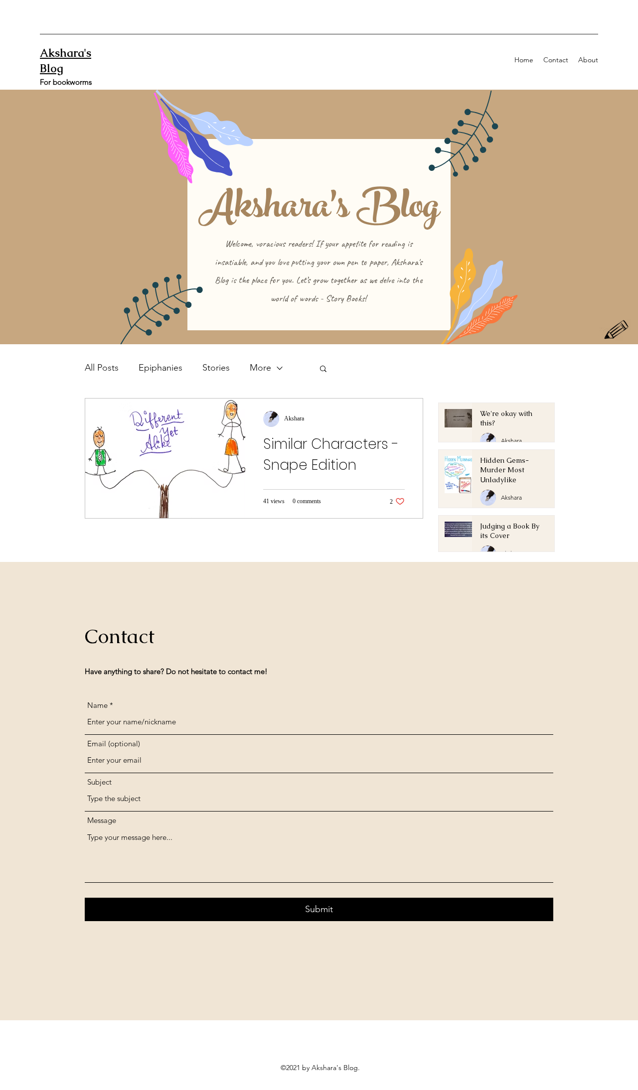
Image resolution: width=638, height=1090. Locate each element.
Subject (99, 782)
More (260, 367)
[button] (323, 369)
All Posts (102, 367)
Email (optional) (113, 743)
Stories (216, 367)
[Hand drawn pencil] (617, 330)
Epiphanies (160, 367)
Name (97, 705)
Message (101, 820)
